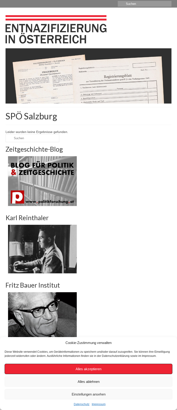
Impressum (99, 404)
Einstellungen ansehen (89, 394)
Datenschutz (81, 404)
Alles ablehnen (89, 382)
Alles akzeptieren (88, 369)
